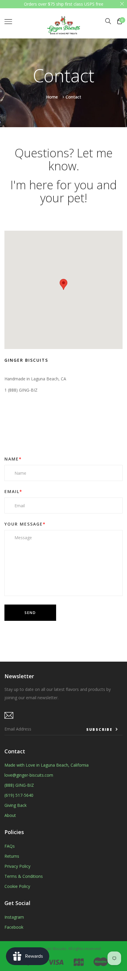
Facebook (13, 927)
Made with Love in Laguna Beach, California (46, 765)
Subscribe (100, 729)
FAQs (9, 846)
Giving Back (15, 805)
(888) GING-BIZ (19, 785)
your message (25, 524)
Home (52, 96)
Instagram (14, 917)
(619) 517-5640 (18, 795)
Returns (11, 856)
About (10, 815)
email (13, 491)
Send (30, 612)
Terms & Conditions (23, 876)
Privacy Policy (17, 866)
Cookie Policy (17, 886)
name (13, 459)
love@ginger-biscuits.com (28, 775)
